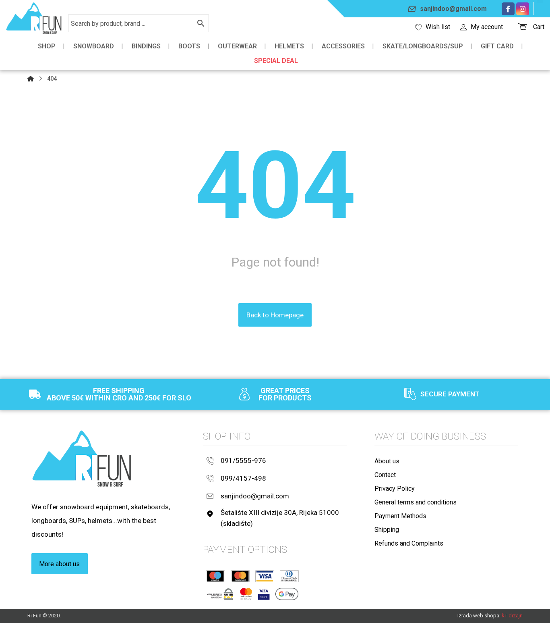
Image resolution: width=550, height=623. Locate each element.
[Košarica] (522, 26)
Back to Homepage (275, 315)
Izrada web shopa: (478, 616)
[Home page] (30, 78)
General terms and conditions (415, 502)
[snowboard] (34, 18)
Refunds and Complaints (408, 543)
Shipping (386, 529)
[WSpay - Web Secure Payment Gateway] (220, 594)
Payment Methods (400, 516)
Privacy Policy (394, 488)
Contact (385, 475)
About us (386, 461)
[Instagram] (522, 8)
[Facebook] (508, 8)
